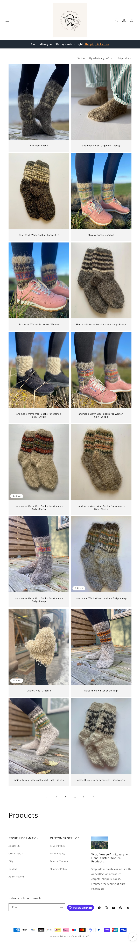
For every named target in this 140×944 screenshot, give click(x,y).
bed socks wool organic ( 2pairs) (101, 145)
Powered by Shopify (81, 936)
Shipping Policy (58, 868)
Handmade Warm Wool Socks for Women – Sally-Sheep (39, 415)
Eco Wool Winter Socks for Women (39, 324)
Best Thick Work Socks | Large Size (39, 235)
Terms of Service (59, 861)
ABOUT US (14, 845)
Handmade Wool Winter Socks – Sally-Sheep (101, 598)
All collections (16, 876)
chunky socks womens (101, 235)
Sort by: (81, 58)
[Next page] (93, 796)
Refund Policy (57, 853)
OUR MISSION (16, 853)
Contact (13, 868)
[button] (7, 20)
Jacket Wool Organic (39, 690)
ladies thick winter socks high (101, 690)
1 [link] (47, 796)
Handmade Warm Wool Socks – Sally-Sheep (101, 324)
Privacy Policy (57, 845)
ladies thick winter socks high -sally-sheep (39, 780)
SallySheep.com (64, 936)
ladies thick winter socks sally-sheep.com (101, 780)
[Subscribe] (61, 907)
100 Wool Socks (39, 145)
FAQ (11, 861)
